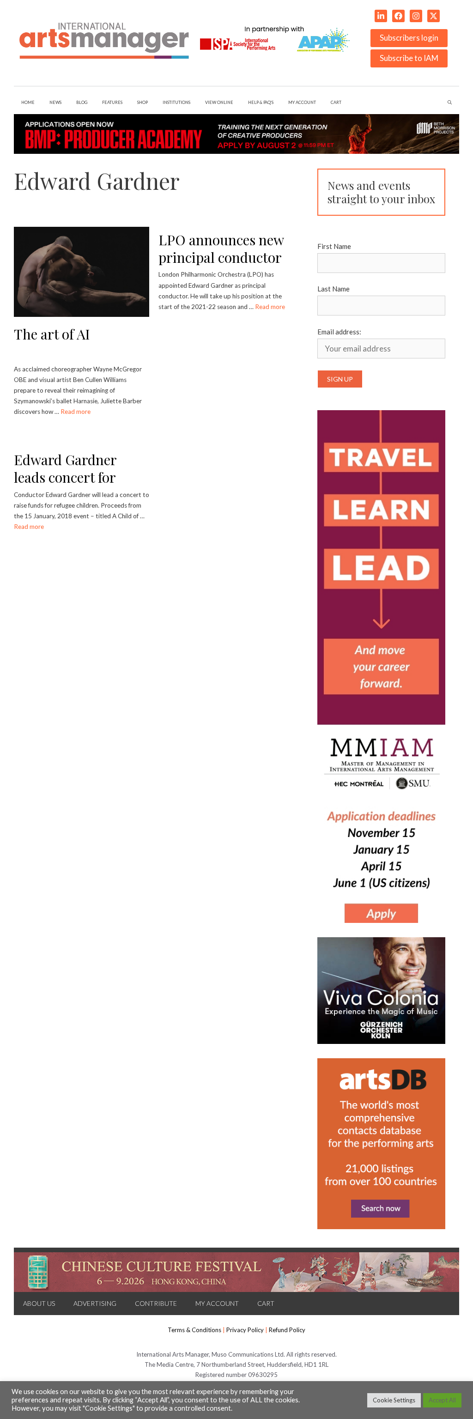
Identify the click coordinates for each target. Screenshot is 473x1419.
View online (219, 102)
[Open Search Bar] (449, 102)
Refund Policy (287, 1330)
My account (302, 102)
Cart (336, 102)
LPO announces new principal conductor (221, 248)
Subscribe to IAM (409, 58)
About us (39, 1303)
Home (28, 102)
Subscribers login (409, 37)
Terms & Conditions (194, 1330)
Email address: (339, 331)
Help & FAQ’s (261, 102)
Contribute (156, 1303)
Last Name (333, 289)
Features (112, 102)
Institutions (176, 102)
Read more (76, 411)
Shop (142, 102)
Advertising (94, 1303)
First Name (334, 246)
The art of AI (52, 334)
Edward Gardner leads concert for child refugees (65, 477)
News (55, 102)
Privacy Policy (245, 1330)
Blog (81, 102)
